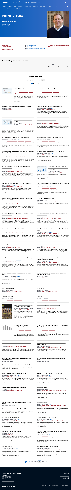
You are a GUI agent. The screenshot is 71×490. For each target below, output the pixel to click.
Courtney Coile (56, 172)
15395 (51, 328)
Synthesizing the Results (7, 296)
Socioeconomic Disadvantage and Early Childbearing (14, 373)
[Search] (67, 6)
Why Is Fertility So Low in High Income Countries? (48, 88)
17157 (49, 261)
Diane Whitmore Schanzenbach (55, 347)
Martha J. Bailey (20, 125)
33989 (49, 90)
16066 (49, 307)
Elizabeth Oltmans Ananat (47, 405)
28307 (51, 139)
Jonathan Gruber (52, 390)
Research (4, 6)
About (50, 6)
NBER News (35, 6)
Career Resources (43, 6)
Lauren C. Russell (22, 156)
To (62, 64)
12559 (17, 405)
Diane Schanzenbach (18, 362)
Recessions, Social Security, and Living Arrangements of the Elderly (17, 258)
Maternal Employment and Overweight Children (47, 446)
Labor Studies (5, 45)
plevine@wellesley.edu (31, 45)
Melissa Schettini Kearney (23, 124)
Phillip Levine (9, 109)
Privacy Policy (66, 478)
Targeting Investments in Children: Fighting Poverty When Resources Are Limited (23, 305)
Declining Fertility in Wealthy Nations (22, 88)
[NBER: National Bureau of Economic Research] (12, 2)
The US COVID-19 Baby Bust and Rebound (46, 120)
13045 (50, 375)
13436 (18, 375)
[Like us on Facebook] (11, 486)
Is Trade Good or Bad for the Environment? (11, 431)
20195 (49, 186)
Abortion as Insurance (7, 446)
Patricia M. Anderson (46, 449)
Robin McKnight (52, 154)
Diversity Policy (65, 477)
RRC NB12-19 (53, 217)
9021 (49, 434)
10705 (51, 419)
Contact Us (4, 475)
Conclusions (39, 296)
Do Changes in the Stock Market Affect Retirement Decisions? (22, 326)
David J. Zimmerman (53, 277)
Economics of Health (6, 47)
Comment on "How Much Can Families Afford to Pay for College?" (16, 106)
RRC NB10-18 (18, 276)
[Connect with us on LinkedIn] (5, 486)
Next (32, 461)
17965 (50, 232)
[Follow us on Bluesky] (7, 486)
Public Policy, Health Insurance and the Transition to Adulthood (16, 343)
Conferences (20, 6)
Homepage (66, 473)
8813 (17, 448)
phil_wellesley (30, 46)
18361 (18, 217)
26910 (16, 154)
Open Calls (37, 2)
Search (57, 6)
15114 (15, 345)
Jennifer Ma (16, 156)
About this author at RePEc (31, 51)
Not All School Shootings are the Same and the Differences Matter (51, 151)
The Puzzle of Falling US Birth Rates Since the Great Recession (15, 137)
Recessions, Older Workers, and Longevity (46, 198)
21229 (15, 185)
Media (32, 2)
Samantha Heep (24, 346)
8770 (51, 448)
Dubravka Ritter (52, 109)
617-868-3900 (5, 478)
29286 (18, 139)
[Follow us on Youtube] (14, 486)
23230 (16, 170)
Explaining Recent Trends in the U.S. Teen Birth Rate (13, 229)
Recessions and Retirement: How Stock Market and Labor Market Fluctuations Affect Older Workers (58, 168)
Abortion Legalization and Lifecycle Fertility (46, 417)
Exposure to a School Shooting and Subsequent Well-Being (50, 137)
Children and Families (6, 46)
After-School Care (41, 288)
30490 (52, 108)
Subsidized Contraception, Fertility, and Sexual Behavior (49, 373)
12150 (50, 404)
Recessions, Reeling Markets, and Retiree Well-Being (48, 305)
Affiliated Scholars (27, 6)
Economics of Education (7, 49)
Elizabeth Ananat (45, 390)
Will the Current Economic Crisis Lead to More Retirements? (50, 244)
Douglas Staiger (40, 406)
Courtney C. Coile (10, 218)
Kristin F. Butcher (53, 449)
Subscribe (27, 2)
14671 (51, 346)
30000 (49, 122)
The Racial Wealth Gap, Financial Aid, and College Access (49, 106)
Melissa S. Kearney (10, 171)
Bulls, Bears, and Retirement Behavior (10, 244)
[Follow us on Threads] (9, 486)
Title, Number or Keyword (8, 65)
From (54, 64)
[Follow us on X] (3, 486)
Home (3, 8)
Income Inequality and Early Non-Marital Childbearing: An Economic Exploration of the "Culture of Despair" (52, 258)
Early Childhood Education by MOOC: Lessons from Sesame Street (17, 183)
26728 (52, 153)
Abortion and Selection (42, 387)
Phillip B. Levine (45, 109)
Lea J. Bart (25, 125)
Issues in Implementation (8, 288)
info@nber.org (5, 479)
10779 (18, 419)
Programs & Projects (12, 6)
